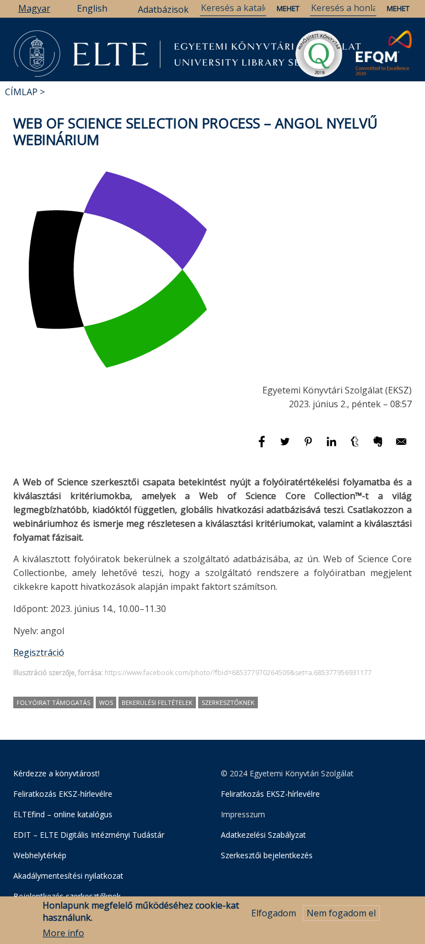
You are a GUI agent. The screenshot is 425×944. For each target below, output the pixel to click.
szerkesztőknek (228, 702)
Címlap (21, 92)
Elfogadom (273, 913)
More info (63, 933)
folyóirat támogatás (53, 702)
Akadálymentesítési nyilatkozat (68, 875)
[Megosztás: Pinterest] (309, 446)
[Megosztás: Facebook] (262, 446)
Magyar (34, 8)
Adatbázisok (163, 9)
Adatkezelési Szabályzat (263, 834)
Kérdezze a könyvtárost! (56, 773)
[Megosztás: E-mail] (401, 446)
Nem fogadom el (341, 913)
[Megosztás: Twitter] (286, 446)
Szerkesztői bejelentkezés (267, 855)
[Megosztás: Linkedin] (332, 446)
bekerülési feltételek (157, 702)
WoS (106, 702)
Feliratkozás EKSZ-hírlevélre (62, 794)
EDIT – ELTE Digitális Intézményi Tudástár (88, 834)
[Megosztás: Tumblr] (355, 446)
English (92, 8)
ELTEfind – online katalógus (62, 814)
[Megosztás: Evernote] (379, 446)
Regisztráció (38, 652)
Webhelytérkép (39, 855)
